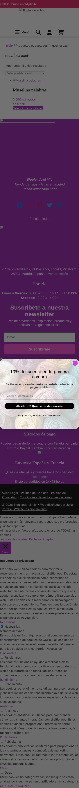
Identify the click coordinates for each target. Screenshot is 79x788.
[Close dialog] (75, 363)
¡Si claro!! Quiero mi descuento (39, 406)
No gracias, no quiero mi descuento (39, 415)
